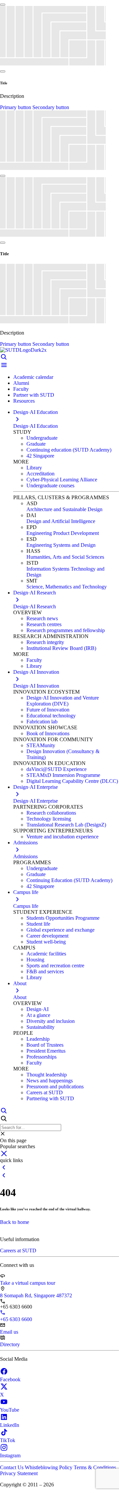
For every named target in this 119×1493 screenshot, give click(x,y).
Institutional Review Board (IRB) (61, 648)
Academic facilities (46, 953)
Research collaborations (51, 813)
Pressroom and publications (55, 1086)
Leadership (38, 1039)
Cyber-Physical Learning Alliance (61, 479)
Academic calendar (33, 377)
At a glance (38, 1015)
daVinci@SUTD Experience (56, 769)
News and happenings (49, 1080)
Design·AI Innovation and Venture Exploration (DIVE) (62, 700)
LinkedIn (9, 1425)
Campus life (25, 906)
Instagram (10, 1455)
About (19, 997)
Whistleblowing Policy (49, 1467)
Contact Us (12, 1467)
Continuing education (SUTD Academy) (68, 450)
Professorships (41, 1057)
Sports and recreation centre (55, 965)
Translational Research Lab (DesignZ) (66, 824)
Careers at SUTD (44, 1092)
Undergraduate (42, 438)
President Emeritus (45, 1051)
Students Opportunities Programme (62, 918)
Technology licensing (48, 819)
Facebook (10, 1379)
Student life (38, 924)
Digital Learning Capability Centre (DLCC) (72, 781)
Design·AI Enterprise (35, 801)
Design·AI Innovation (36, 686)
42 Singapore (40, 456)
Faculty (21, 389)
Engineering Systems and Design (61, 545)
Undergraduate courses (50, 485)
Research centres (43, 624)
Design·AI (37, 1009)
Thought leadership (46, 1074)
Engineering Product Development (62, 533)
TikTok (7, 1440)
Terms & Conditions (95, 1467)
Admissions (25, 856)
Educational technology (51, 715)
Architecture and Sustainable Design (64, 509)
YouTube (9, 1410)
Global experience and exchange (60, 930)
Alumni (21, 383)
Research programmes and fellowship (65, 630)
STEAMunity (40, 745)
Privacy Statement (19, 1473)
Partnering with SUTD (50, 1098)
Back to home (14, 1222)
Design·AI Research (34, 606)
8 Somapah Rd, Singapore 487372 (36, 1295)
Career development (47, 936)
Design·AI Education (35, 426)
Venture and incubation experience (62, 836)
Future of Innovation (47, 709)
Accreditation (40, 473)
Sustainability (40, 1027)
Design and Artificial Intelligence (60, 521)
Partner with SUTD (33, 395)
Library (34, 467)
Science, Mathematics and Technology (66, 586)
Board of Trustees (44, 1045)
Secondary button (50, 107)
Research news (42, 618)
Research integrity (45, 642)
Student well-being (46, 942)
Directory (10, 1344)
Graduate (36, 444)
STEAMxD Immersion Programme (63, 775)
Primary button (16, 107)
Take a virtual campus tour (27, 1283)
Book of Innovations (47, 733)
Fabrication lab (42, 721)
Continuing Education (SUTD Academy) (69, 880)
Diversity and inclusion (50, 1021)
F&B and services (45, 971)
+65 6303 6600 (16, 1319)
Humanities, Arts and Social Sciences (65, 557)
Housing (35, 959)
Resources (24, 401)
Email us (9, 1332)
